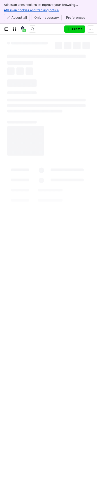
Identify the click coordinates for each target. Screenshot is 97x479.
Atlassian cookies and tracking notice (31, 10)
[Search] (32, 29)
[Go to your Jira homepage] (23, 29)
